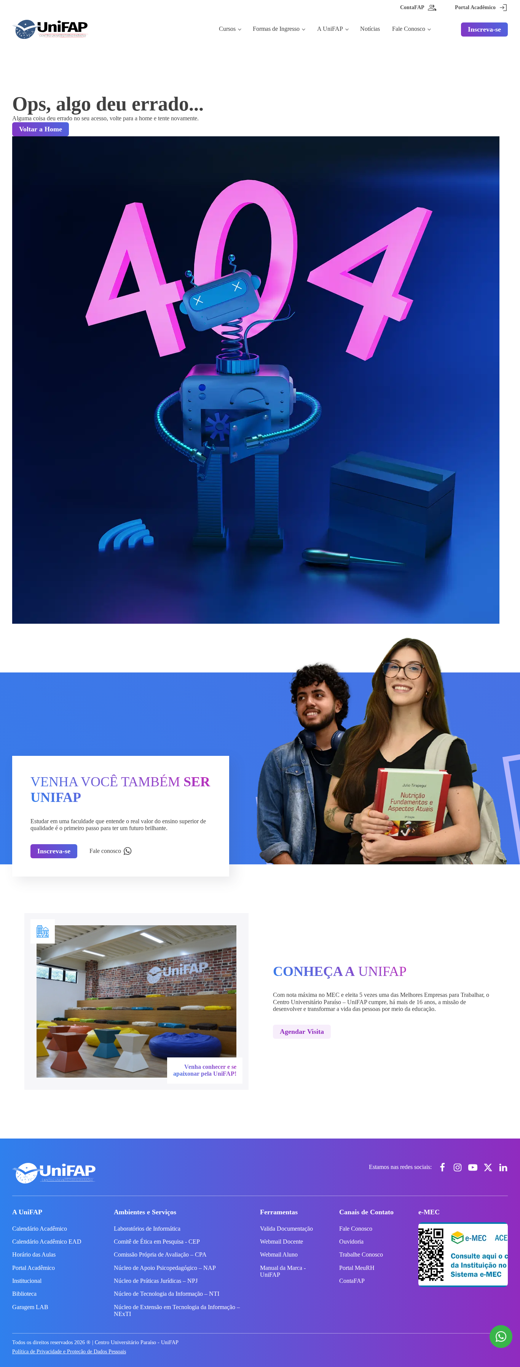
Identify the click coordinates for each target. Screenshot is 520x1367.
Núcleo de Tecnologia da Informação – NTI (166, 1293)
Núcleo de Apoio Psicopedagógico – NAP (165, 1268)
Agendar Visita (302, 1031)
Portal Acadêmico (33, 1268)
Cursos (227, 29)
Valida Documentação (286, 1228)
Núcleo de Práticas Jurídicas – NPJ (156, 1281)
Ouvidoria (351, 1241)
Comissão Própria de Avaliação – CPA (160, 1254)
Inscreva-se (484, 29)
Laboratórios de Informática (147, 1228)
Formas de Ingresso (276, 29)
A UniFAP (330, 29)
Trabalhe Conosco (361, 1254)
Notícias (370, 29)
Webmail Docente (281, 1241)
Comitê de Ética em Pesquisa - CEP (157, 1241)
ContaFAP (352, 1281)
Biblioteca (24, 1293)
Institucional (26, 1281)
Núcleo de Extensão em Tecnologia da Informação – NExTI (177, 1310)
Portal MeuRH (357, 1268)
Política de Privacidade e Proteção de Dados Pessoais (69, 1351)
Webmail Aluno (279, 1254)
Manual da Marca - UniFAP (283, 1271)
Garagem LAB (30, 1307)
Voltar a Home (40, 129)
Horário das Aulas (34, 1254)
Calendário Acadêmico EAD (46, 1241)
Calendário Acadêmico (39, 1228)
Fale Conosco (408, 29)
